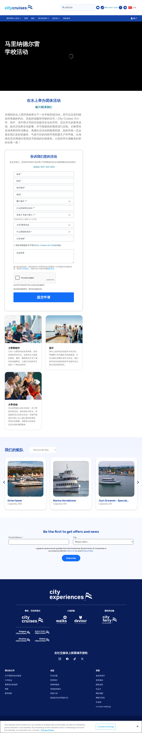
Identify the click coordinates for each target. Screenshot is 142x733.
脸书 (67, 659)
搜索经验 (68, 7)
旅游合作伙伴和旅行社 (59, 697)
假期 (26, 18)
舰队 (33, 18)
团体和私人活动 (13, 18)
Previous (4, 482)
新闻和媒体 (54, 684)
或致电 (44, 167)
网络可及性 (100, 697)
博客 (6, 689)
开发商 (98, 702)
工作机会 (8, 680)
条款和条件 (100, 675)
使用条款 (25, 268)
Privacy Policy (47, 730)
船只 (38, 107)
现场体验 (66, 18)
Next (137, 482)
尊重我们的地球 (11, 684)
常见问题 (54, 675)
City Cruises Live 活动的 (46, 245)
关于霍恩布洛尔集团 (13, 675)
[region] (71, 727)
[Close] (138, 726)
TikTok (74, 659)
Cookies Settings (103, 706)
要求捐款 (8, 693)
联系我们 (46, 107)
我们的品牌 (42, 18)
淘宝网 (60, 659)
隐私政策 (51, 268)
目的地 (55, 18)
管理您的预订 (55, 689)
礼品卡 (98, 689)
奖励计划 (54, 693)
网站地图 (99, 693)
